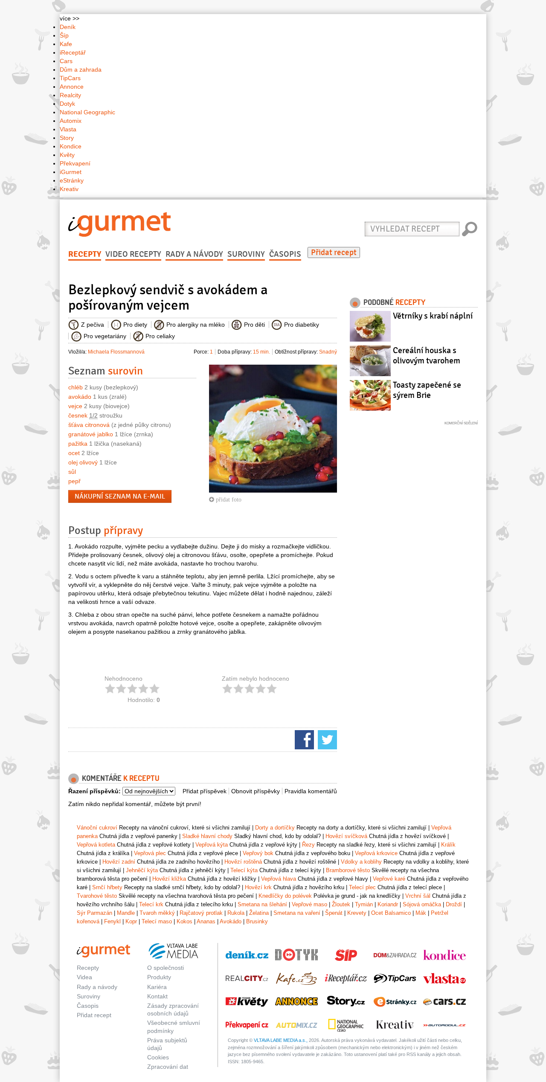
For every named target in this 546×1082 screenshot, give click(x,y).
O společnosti (165, 967)
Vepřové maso (309, 904)
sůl (72, 471)
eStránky (72, 180)
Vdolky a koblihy (361, 862)
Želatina (259, 913)
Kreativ (69, 189)
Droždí (454, 904)
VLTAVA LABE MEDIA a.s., (281, 1040)
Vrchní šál (417, 896)
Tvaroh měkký (157, 913)
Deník (68, 26)
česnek (77, 415)
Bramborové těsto (348, 870)
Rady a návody (194, 254)
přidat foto (227, 499)
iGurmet (70, 171)
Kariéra (157, 986)
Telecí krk (151, 904)
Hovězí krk (258, 887)
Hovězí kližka (169, 879)
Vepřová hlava (278, 879)
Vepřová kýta (211, 844)
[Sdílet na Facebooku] (303, 739)
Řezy (308, 844)
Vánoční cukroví (97, 827)
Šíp (64, 35)
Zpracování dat (167, 1066)
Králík (448, 844)
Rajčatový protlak (201, 913)
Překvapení (75, 163)
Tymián (364, 904)
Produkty (159, 977)
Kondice (70, 146)
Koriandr (388, 904)
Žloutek (341, 904)
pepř (74, 481)
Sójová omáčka (422, 904)
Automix (70, 120)
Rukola (235, 913)
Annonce (72, 86)
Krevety (356, 913)
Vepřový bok (258, 853)
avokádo (79, 396)
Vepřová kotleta (96, 844)
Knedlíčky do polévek (285, 896)
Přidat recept (334, 252)
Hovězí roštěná (243, 862)
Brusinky (257, 921)
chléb (75, 387)
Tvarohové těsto (97, 896)
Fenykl (112, 921)
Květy (67, 154)
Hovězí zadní (118, 862)
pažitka (77, 443)
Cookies (158, 1057)
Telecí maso (157, 921)
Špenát (334, 913)
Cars (66, 61)
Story (67, 137)
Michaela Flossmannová (116, 352)
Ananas (206, 921)
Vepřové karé (389, 879)
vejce (75, 406)
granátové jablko (90, 434)
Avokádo (230, 921)
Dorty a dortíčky (275, 827)
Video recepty (133, 254)
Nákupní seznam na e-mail (120, 496)
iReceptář (73, 52)
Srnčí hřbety (107, 887)
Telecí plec (362, 887)
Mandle (126, 913)
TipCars (70, 78)
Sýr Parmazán (94, 913)
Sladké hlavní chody (207, 836)
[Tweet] (326, 739)
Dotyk (67, 103)
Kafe (66, 44)
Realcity (70, 95)
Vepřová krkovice (376, 853)
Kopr (131, 921)
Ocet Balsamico (391, 913)
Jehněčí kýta (142, 870)
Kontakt (157, 996)
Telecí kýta (244, 870)
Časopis (285, 254)
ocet (74, 453)
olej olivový (83, 462)
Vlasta (68, 129)
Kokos (184, 921)
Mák (420, 913)
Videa (84, 977)
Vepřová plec (150, 853)
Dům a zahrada (81, 69)
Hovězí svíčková (346, 836)
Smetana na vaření (296, 913)
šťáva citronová (89, 424)
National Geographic (87, 112)
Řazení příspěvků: (94, 791)
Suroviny (246, 254)
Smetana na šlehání (262, 904)
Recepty (84, 254)
